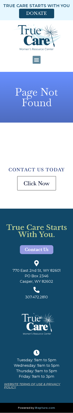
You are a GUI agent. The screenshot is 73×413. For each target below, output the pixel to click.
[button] (37, 60)
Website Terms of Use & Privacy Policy (32, 385)
